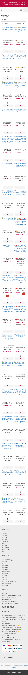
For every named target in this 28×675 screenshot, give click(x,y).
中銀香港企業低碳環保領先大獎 (10, 625)
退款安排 (4, 579)
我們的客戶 (5, 541)
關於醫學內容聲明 (6, 583)
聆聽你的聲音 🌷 (6, 571)
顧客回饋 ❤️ (5, 573)
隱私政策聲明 (5, 585)
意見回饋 (4, 575)
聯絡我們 (4, 593)
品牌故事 (4, 534)
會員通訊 (4, 545)
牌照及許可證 (5, 641)
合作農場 (4, 537)
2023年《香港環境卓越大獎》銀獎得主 (11, 627)
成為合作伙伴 (5, 549)
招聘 (3, 551)
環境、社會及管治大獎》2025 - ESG (14, 619)
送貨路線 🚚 (5, 562)
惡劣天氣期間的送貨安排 (8, 581)
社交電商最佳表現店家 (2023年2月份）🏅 (12, 639)
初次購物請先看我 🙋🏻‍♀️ (7, 560)
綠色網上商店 (5, 623)
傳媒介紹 (4, 543)
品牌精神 (4, 535)
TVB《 (4, 619)
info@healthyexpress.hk (11, 601)
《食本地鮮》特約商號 (7, 633)
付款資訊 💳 (5, 565)
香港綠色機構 (5, 635)
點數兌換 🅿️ (5, 567)
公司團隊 (4, 539)
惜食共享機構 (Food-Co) (8, 637)
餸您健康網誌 (5, 547)
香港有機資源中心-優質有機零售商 (10, 629)
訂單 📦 (4, 563)
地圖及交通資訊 (14, 603)
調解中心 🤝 (5, 569)
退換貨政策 (5, 577)
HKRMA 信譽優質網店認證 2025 (10, 631)
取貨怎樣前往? (5, 603)
